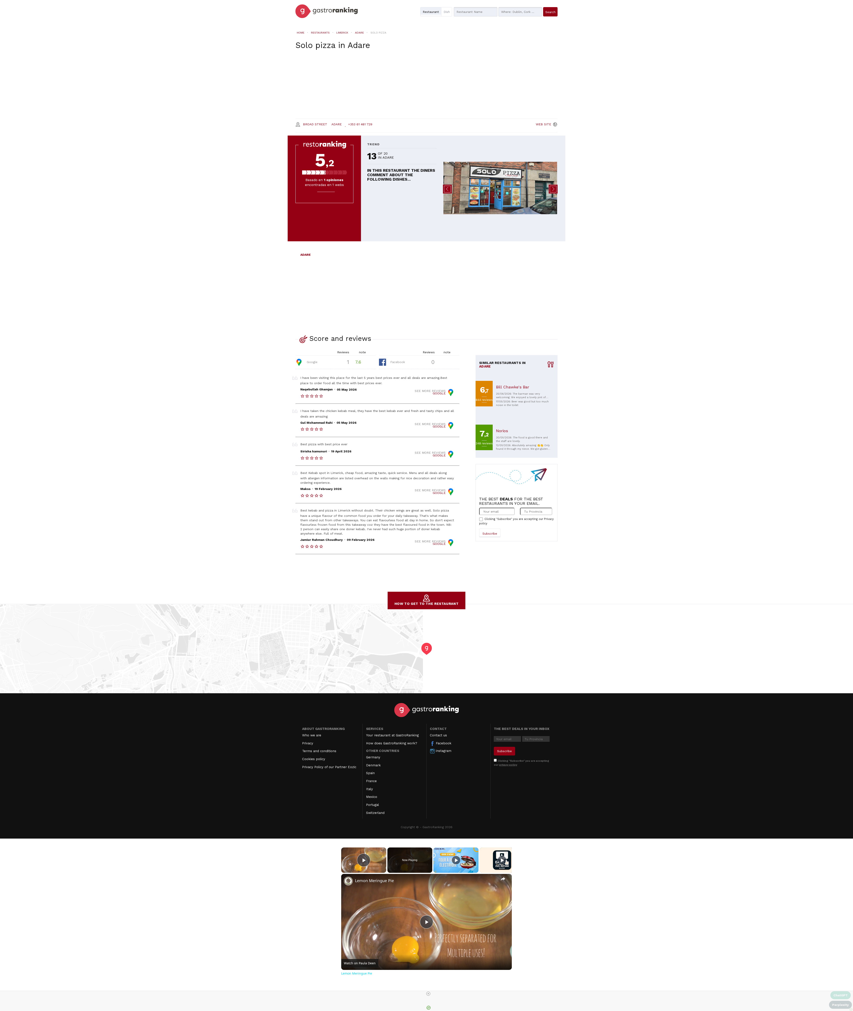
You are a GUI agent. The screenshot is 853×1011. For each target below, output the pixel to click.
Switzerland (375, 813)
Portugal (372, 805)
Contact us (438, 735)
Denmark (373, 765)
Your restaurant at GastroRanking (392, 735)
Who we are (311, 735)
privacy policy (508, 764)
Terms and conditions (319, 751)
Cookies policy (313, 759)
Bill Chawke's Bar (512, 387)
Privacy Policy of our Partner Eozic (329, 767)
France (371, 781)
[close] (428, 994)
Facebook (397, 362)
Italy (369, 789)
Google (311, 362)
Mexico (371, 797)
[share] (503, 879)
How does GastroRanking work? (391, 743)
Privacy (307, 743)
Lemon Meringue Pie (374, 880)
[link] (348, 881)
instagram (443, 751)
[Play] (456, 860)
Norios (502, 430)
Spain (370, 773)
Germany (373, 757)
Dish (447, 12)
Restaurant (431, 12)
